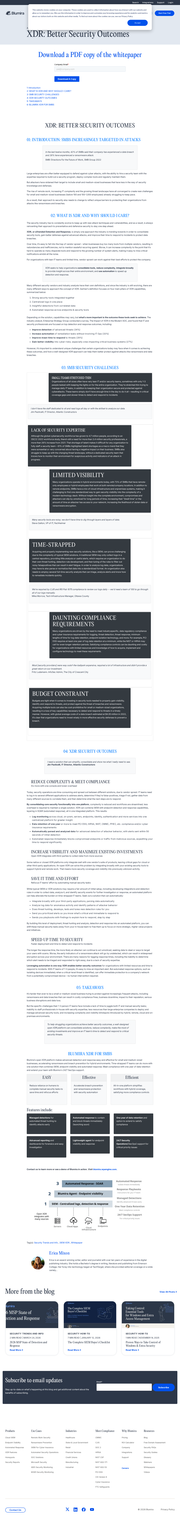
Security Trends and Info (46, 1242)
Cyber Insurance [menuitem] (102, 1482)
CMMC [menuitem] (98, 1437)
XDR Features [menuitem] (11, 1452)
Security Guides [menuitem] (150, 1452)
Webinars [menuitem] (148, 1462)
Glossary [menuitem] (147, 1457)
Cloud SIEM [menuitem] (10, 1437)
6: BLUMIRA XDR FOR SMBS (40, 104)
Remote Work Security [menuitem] (40, 1437)
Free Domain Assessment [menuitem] (155, 1442)
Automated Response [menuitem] (14, 1447)
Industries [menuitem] (71, 1431)
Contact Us (15, 1510)
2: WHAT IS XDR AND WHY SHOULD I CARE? (49, 91)
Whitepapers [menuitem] (149, 1467)
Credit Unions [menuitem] (71, 1457)
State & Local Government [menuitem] (77, 1442)
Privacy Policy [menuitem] (168, 1509)
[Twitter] (67, 1510)
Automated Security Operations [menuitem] (44, 1452)
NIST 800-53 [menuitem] (101, 1467)
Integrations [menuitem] (147, 2)
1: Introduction (33, 87)
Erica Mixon (59, 1253)
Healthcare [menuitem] (70, 1437)
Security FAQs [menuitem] (150, 1447)
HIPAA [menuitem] (98, 1452)
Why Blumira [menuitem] (129, 1431)
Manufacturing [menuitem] (72, 1462)
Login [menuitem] (170, 2)
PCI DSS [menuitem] (99, 1472)
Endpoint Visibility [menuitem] (13, 1442)
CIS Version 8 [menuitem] (101, 1477)
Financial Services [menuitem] (73, 1452)
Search (135, 2)
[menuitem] (129, 1468)
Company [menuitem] (126, 1447)
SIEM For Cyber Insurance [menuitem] (42, 1447)
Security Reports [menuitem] (12, 1462)
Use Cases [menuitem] (36, 1431)
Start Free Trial (165, 13)
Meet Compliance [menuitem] (105, 1431)
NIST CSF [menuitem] (99, 1457)
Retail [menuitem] (68, 1447)
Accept (138, 23)
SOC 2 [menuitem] (98, 1447)
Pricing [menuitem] (125, 1437)
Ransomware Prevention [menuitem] (41, 1442)
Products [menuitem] (10, 1431)
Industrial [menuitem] (70, 1467)
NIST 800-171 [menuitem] (101, 1462)
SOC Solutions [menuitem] (37, 1457)
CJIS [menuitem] (97, 1442)
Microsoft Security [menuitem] (39, 1462)
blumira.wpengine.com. (105, 1169)
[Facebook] (84, 1510)
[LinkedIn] (75, 1510)
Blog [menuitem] (146, 1437)
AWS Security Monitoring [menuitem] (42, 1467)
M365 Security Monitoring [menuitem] (42, 1472)
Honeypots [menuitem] (10, 1457)
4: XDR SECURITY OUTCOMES (42, 98)
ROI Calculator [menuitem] (128, 1442)
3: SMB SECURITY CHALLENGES (43, 94)
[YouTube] (92, 1510)
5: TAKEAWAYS (34, 101)
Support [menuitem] (160, 2)
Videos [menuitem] (147, 1472)
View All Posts (167, 1292)
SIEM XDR (64, 1242)
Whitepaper (76, 1242)
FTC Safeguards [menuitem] (102, 1487)
